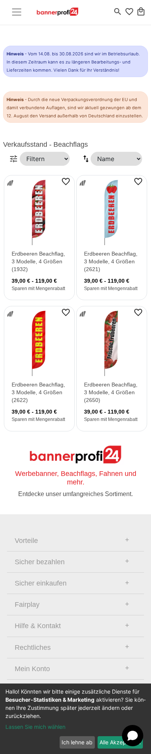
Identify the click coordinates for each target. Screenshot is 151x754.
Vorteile (26, 540)
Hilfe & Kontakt (38, 626)
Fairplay (27, 604)
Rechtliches (33, 647)
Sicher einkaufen (41, 583)
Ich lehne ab (77, 742)
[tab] (75, 540)
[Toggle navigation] (16, 12)
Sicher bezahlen (40, 562)
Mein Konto (32, 669)
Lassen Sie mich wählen (35, 726)
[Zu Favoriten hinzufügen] (65, 181)
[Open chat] (132, 735)
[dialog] (75, 719)
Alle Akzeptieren (120, 742)
